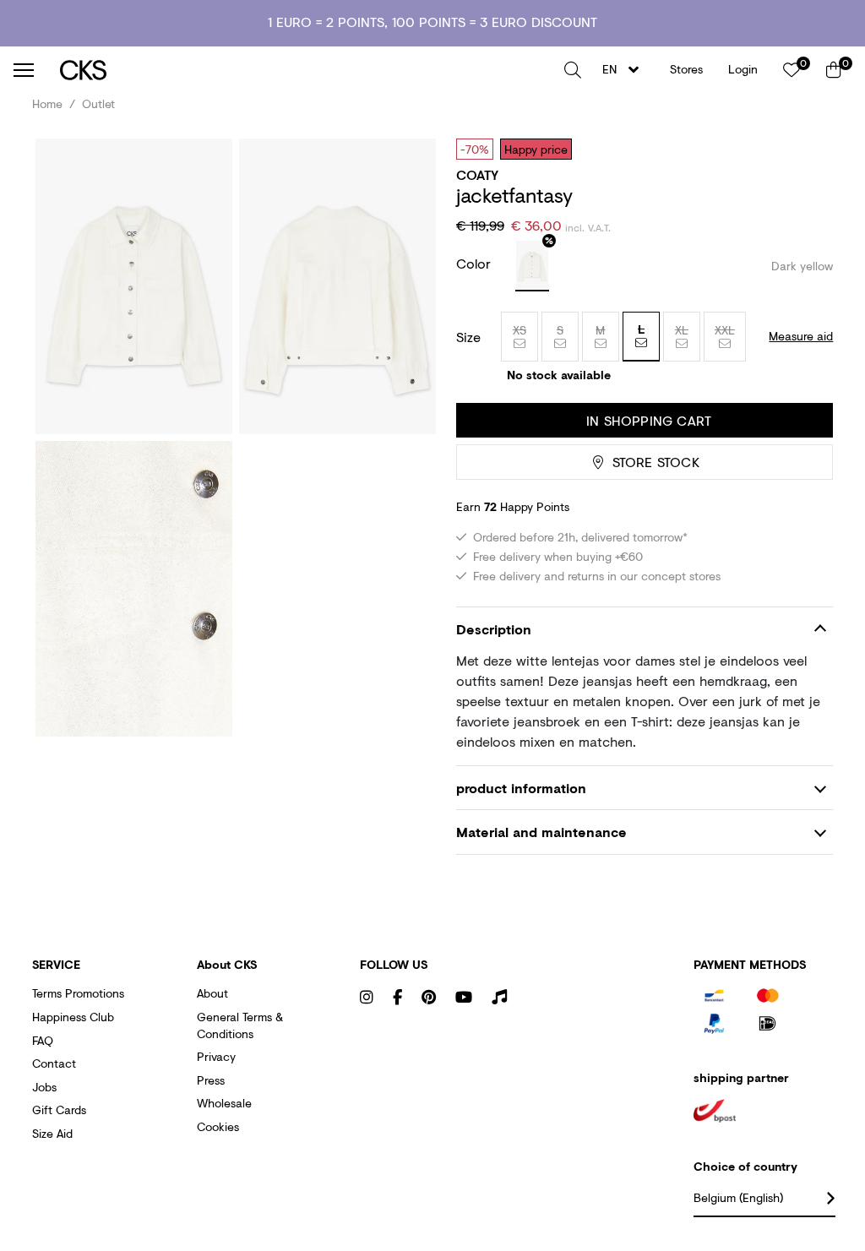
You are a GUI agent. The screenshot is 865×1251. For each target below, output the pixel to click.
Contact (54, 1063)
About (212, 993)
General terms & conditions (240, 1025)
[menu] (23, 70)
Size (468, 337)
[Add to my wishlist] (807, 149)
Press (211, 1080)
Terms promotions (78, 993)
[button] (573, 70)
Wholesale (224, 1103)
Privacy (216, 1056)
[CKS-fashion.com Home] (306, 69)
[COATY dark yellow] (532, 266)
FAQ (42, 1040)
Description (493, 629)
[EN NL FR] (625, 69)
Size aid (52, 1133)
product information (521, 787)
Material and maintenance (541, 831)
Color (475, 263)
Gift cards (59, 1109)
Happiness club (73, 1016)
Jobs (44, 1087)
